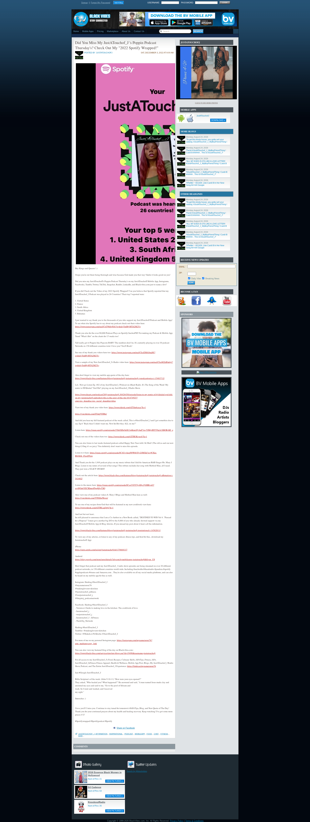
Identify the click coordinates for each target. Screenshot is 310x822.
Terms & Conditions (194, 821)
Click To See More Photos (206, 103)
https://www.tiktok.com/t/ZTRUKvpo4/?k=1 (127, 436)
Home (76, 31)
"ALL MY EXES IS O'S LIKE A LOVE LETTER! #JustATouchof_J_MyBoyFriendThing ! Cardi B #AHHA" (206, 163)
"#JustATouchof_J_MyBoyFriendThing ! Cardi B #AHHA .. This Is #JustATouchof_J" (206, 173)
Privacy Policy (176, 821)
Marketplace (112, 31)
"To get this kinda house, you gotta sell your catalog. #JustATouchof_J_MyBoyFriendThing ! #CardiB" (206, 141)
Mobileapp (140, 734)
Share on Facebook (126, 728)
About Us (126, 31)
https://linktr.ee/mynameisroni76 (141, 666)
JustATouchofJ (202, 116)
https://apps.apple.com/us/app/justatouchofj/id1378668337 (101, 549)
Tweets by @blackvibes (137, 771)
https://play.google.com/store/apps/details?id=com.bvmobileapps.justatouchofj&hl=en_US (115, 559)
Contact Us (139, 31)
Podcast (128, 734)
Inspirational (116, 734)
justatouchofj (104, 53)
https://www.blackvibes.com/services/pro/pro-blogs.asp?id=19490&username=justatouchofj (115, 653)
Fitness (164, 734)
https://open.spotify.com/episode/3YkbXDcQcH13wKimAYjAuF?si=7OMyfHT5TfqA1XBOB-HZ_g (129, 430)
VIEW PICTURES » (114, 781)
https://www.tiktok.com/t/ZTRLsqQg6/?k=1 (94, 507)
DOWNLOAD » (218, 120)
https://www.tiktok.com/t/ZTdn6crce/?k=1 (127, 407)
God (80, 736)
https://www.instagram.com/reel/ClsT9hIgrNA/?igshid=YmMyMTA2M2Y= (108, 326)
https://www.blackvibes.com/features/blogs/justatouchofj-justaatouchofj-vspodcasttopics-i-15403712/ (120, 378)
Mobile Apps (88, 31)
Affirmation (101, 734)
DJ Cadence (94, 787)
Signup (84, 2)
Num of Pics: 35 (95, 806)
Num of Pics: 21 (95, 779)
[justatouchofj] (79, 58)
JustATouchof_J (86, 734)
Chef (156, 734)
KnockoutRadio (96, 802)
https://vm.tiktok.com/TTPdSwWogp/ (91, 497)
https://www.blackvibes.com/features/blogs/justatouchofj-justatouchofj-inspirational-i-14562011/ (118, 530)
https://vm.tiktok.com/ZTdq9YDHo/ (91, 413)
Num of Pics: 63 (95, 791)
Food (149, 734)
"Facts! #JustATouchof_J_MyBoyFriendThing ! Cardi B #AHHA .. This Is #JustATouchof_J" (206, 151)
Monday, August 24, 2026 (197, 137)
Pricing (100, 31)
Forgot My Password (100, 2)
